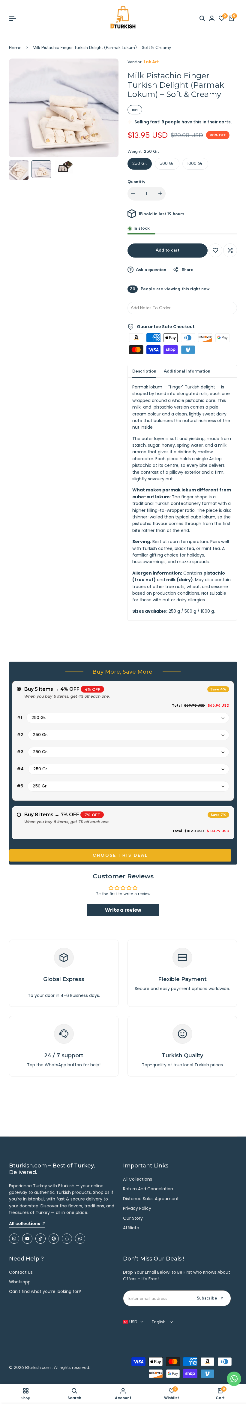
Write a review (123, 910)
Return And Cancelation (148, 1189)
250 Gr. (139, 163)
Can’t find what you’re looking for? (45, 1291)
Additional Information (187, 371)
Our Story (133, 1218)
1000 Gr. (195, 163)
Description (144, 371)
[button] (215, 250)
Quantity (137, 181)
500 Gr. (167, 163)
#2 (20, 734)
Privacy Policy (137, 1208)
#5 (20, 786)
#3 (20, 751)
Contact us (21, 1272)
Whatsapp (20, 1282)
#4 (20, 768)
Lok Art (151, 62)
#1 (19, 717)
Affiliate (131, 1228)
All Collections (137, 1179)
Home (15, 48)
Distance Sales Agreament (151, 1199)
